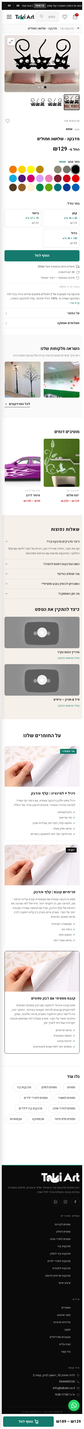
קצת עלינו (65, 1344)
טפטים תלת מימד (64, 1119)
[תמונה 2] (54, 102)
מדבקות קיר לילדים (30, 1108)
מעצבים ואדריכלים (60, 1337)
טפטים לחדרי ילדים (36, 1098)
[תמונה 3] (37, 102)
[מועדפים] (64, 16)
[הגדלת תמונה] (11, 41)
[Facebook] (75, 1202)
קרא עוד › (74, 303)
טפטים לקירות (63, 1224)
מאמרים (66, 1308)
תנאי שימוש (64, 1315)
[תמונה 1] (72, 102)
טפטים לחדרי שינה (64, 1108)
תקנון (68, 1330)
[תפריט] (9, 17)
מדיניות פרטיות (62, 1322)
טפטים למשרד (66, 1098)
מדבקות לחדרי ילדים (59, 1261)
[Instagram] (65, 1202)
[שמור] (7, 121)
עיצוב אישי (64, 1283)
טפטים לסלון (49, 1087)
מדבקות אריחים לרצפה (58, 1276)
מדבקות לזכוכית (61, 1268)
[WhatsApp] (55, 1202)
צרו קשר (66, 1352)
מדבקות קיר (67, 28)
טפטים (71, 1087)
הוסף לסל (42, 255)
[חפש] (41, 17)
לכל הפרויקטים (19, 404)
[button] (62, 380)
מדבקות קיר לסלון (60, 1254)
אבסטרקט (38, 1119)
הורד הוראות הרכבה (69, 658)
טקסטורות (16, 1119)
